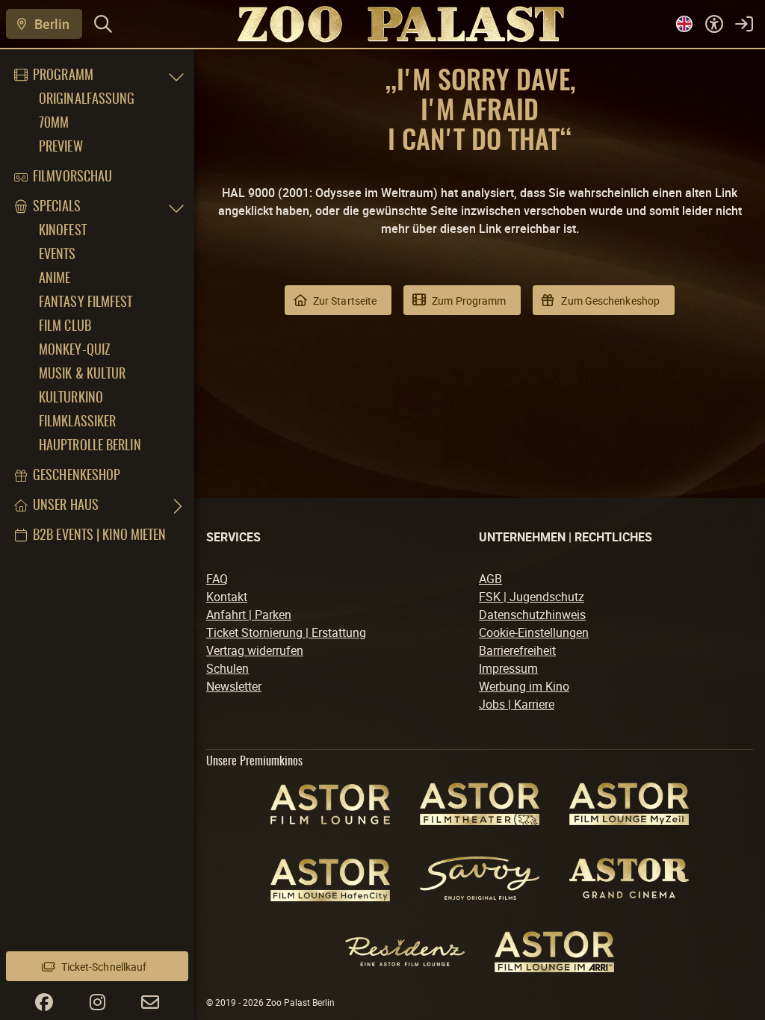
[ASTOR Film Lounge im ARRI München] (554, 951)
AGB (490, 578)
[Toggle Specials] (176, 208)
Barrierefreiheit (517, 650)
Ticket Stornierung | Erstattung (286, 632)
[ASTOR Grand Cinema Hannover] (629, 878)
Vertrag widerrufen (254, 650)
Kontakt (226, 596)
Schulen (227, 668)
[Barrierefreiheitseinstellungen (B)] (714, 24)
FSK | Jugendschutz (531, 596)
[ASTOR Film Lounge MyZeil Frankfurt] (629, 804)
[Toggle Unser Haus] (176, 506)
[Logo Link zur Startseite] (382, 23)
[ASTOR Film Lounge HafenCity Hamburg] (330, 878)
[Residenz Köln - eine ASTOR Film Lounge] (405, 951)
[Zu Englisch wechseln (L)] (684, 24)
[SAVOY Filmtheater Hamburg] (479, 878)
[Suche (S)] (103, 24)
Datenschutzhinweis (532, 614)
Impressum (508, 668)
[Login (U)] (744, 24)
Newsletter (233, 686)
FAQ (217, 578)
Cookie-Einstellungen (534, 632)
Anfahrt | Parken (248, 614)
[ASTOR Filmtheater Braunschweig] (479, 804)
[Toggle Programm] (176, 76)
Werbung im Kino (524, 686)
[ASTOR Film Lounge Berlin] (330, 804)
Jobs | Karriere (516, 704)
